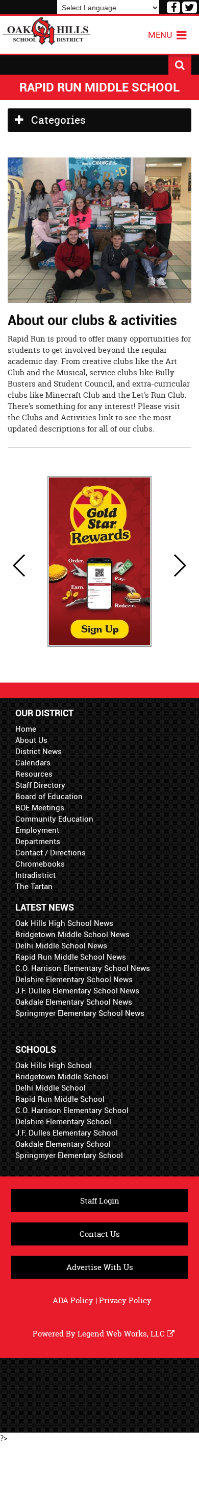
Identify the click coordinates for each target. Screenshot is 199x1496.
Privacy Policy (125, 1300)
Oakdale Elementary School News (73, 1002)
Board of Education (49, 796)
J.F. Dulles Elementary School (66, 1133)
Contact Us (100, 1234)
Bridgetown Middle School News (72, 934)
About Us (31, 740)
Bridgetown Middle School (61, 1076)
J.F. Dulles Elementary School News (77, 990)
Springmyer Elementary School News (79, 1013)
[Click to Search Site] (179, 65)
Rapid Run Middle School (60, 1099)
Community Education (54, 819)
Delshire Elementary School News (74, 979)
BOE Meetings (39, 807)
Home (25, 729)
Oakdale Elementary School (63, 1144)
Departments (37, 841)
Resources (34, 774)
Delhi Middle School (50, 1088)
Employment (37, 830)
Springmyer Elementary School (69, 1155)
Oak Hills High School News (64, 923)
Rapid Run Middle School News (70, 957)
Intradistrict (35, 875)
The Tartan (34, 886)
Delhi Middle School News (61, 945)
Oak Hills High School (53, 1065)
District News (38, 751)
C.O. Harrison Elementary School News (82, 968)
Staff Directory (40, 785)
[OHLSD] (46, 30)
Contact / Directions (50, 852)
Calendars (33, 762)
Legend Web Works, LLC (122, 1333)
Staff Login (99, 1200)
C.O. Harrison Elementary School (72, 1110)
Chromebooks (40, 864)
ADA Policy (73, 1300)
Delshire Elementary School (63, 1121)
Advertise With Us (99, 1267)
